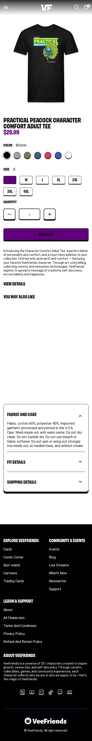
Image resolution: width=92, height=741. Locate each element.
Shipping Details (21, 482)
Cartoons (10, 573)
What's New (58, 573)
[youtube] (31, 692)
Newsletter (57, 581)
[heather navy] (37, 155)
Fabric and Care (22, 414)
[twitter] (22, 692)
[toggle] (6, 7)
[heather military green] (27, 155)
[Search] (76, 6)
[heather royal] (58, 155)
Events (54, 549)
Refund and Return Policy (22, 642)
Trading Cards (13, 581)
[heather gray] (17, 155)
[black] (6, 155)
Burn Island (11, 565)
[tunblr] (50, 692)
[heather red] (48, 155)
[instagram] (41, 692)
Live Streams (59, 565)
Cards (7, 549)
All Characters (14, 618)
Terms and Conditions (19, 626)
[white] (68, 155)
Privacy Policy (14, 634)
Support (55, 589)
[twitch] (60, 692)
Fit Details (16, 462)
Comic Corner (13, 557)
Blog (52, 557)
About (8, 610)
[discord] (69, 692)
